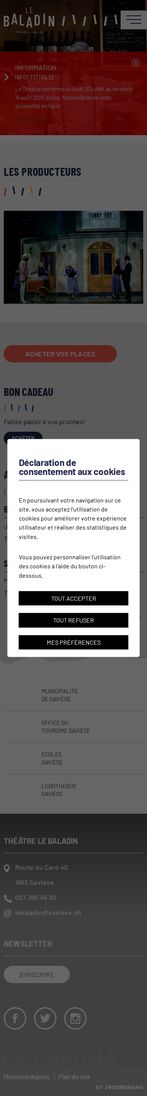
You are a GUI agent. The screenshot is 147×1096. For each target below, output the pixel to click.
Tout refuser (73, 620)
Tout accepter (73, 598)
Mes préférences (74, 641)
